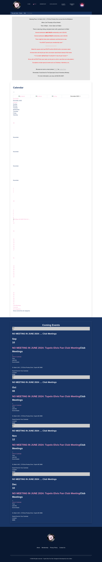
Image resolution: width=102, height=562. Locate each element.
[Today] (54, 96)
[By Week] (39, 96)
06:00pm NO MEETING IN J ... (22, 219)
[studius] (51, 537)
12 (13, 241)
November (16, 98)
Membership (45, 547)
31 (13, 303)
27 (13, 296)
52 (13, 284)
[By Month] (22, 96)
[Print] (15, 92)
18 (13, 266)
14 (13, 244)
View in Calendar (16, 356)
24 (13, 276)
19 (13, 267)
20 (13, 269)
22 (13, 273)
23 (13, 275)
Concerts (15, 307)
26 (13, 294)
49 (13, 201)
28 (13, 298)
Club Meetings (17, 305)
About (38, 547)
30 (13, 302)
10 (13, 223)
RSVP (55, 69)
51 (13, 258)
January (15, 102)
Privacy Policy (54, 547)
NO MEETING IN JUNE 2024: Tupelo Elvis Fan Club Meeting (46, 347)
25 (13, 293)
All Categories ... (17, 309)
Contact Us (62, 547)
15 (13, 246)
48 (13, 123)
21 (13, 271)
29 (13, 300)
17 (13, 250)
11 (13, 239)
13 (13, 242)
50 (13, 231)
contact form (62, 69)
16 (13, 248)
